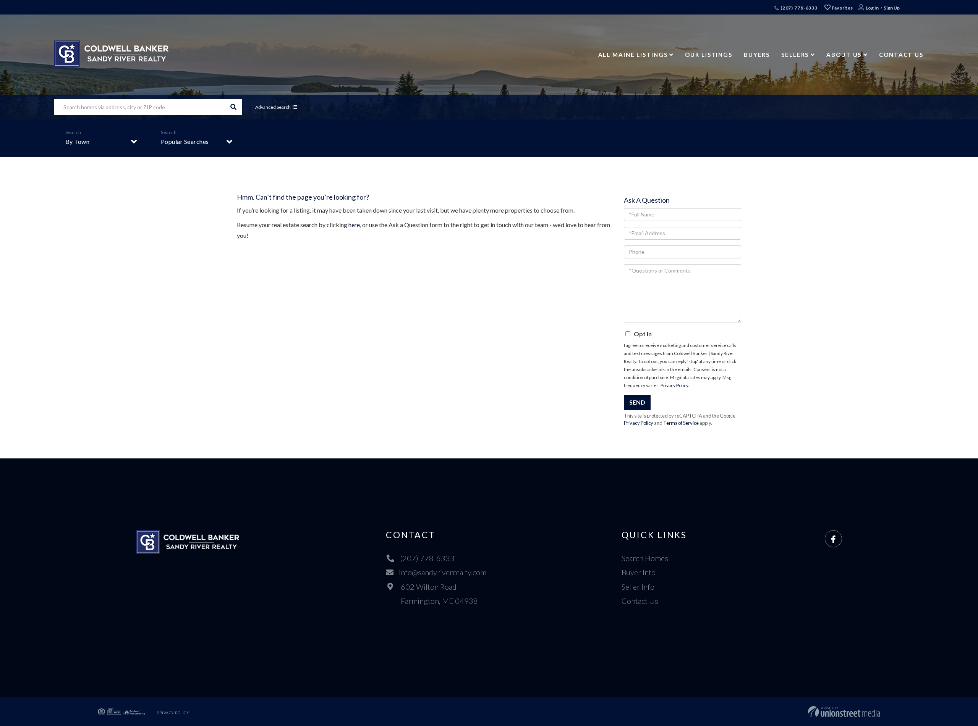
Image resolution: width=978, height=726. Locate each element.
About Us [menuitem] (843, 54)
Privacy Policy (674, 385)
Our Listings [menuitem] (708, 54)
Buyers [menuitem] (757, 54)
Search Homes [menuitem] (645, 558)
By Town (77, 141)
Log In (872, 8)
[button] (233, 107)
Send (637, 402)
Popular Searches (185, 141)
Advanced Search (273, 107)
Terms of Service (681, 423)
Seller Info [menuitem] (638, 586)
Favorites (842, 8)
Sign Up (892, 8)
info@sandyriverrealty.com (442, 572)
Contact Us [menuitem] (901, 54)
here (354, 224)
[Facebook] (833, 539)
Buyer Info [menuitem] (639, 572)
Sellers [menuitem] (795, 54)
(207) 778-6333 (798, 8)
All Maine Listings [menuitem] (633, 54)
